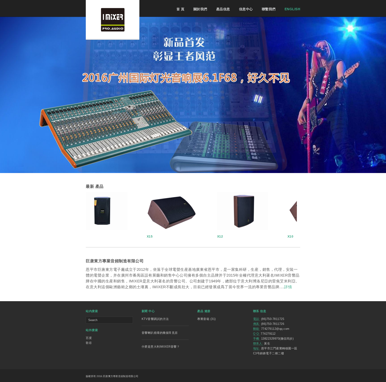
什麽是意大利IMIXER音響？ (161, 346)
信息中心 (246, 9)
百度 (89, 338)
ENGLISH (292, 9)
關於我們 (200, 9)
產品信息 (223, 9)
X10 (234, 236)
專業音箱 (203, 319)
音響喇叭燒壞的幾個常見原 (160, 332)
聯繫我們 (269, 9)
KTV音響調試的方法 (155, 319)
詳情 (288, 287)
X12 (164, 236)
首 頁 (180, 9)
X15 (93, 236)
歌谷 (89, 342)
